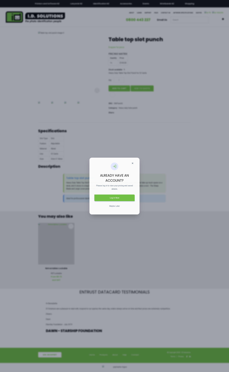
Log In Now (114, 198)
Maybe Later (114, 206)
